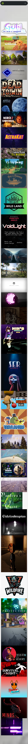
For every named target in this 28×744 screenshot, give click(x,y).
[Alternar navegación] (25, 3)
